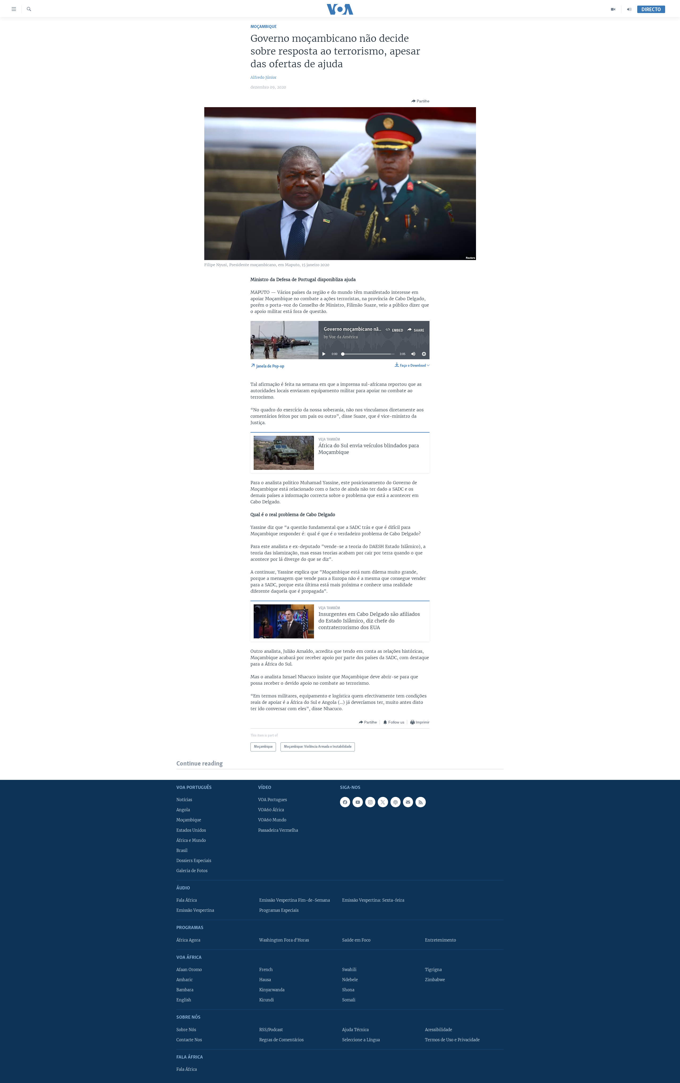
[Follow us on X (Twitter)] (383, 802)
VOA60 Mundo (272, 820)
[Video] (613, 9)
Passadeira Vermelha (278, 830)
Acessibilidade (438, 1029)
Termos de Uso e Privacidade (452, 1040)
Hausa (265, 979)
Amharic (184, 979)
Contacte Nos (189, 1040)
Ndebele (350, 979)
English (183, 1000)
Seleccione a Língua (361, 1040)
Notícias (184, 800)
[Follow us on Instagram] (370, 802)
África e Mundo (191, 840)
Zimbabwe (435, 979)
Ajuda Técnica (355, 1029)
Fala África (186, 900)
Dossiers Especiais (193, 860)
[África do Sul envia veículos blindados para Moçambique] (284, 453)
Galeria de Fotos (191, 870)
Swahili (349, 969)
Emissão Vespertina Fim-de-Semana (294, 900)
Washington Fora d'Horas (284, 940)
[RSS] (420, 802)
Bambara (184, 990)
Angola (183, 810)
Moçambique (263, 26)
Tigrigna (433, 969)
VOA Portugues (272, 800)
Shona (348, 990)
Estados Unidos (191, 830)
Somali (348, 1000)
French (266, 969)
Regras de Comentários (281, 1040)
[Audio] (629, 9)
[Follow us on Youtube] (357, 802)
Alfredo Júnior (263, 77)
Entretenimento (440, 940)
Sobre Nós (186, 1029)
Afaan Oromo (189, 969)
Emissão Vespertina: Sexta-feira (373, 900)
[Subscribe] (408, 802)
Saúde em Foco (356, 940)
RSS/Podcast (271, 1029)
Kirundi (266, 1000)
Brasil (182, 850)
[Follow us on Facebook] (345, 802)
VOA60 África (271, 810)
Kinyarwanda (271, 990)
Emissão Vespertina (195, 910)
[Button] (420, 101)
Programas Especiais (279, 910)
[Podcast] (395, 802)
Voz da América (343, 336)
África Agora (188, 940)
